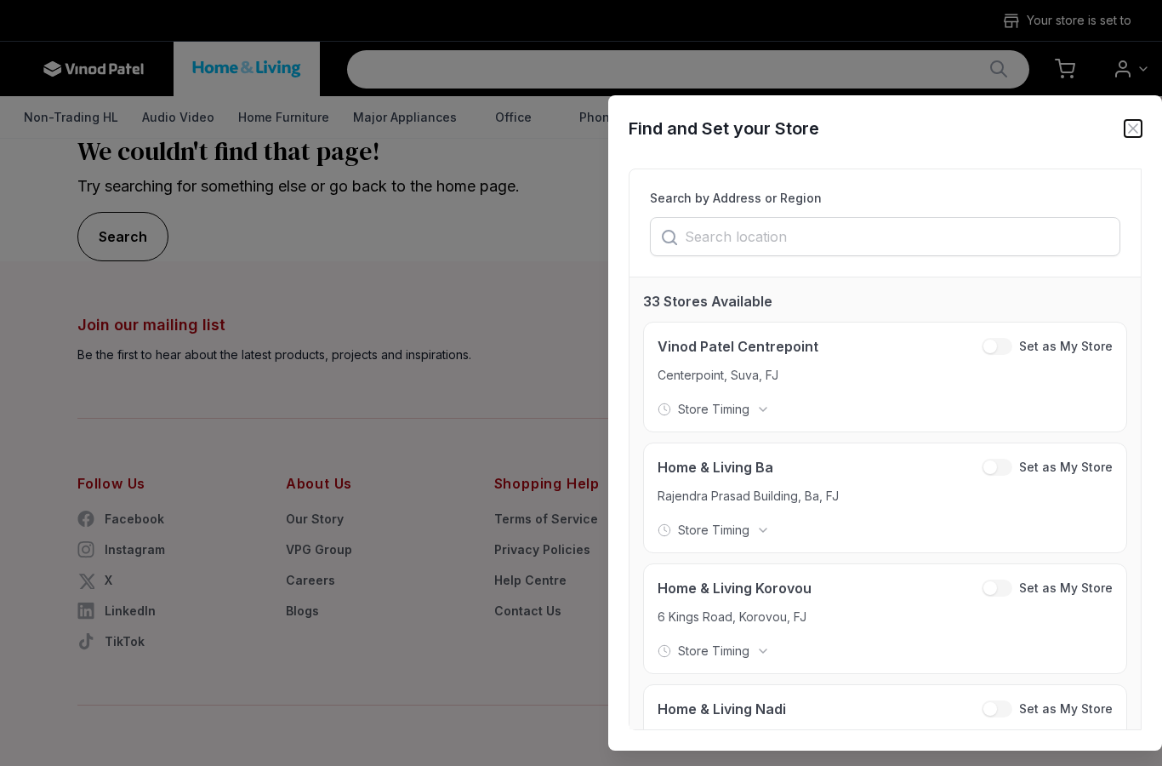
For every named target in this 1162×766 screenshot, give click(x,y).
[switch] (997, 346)
